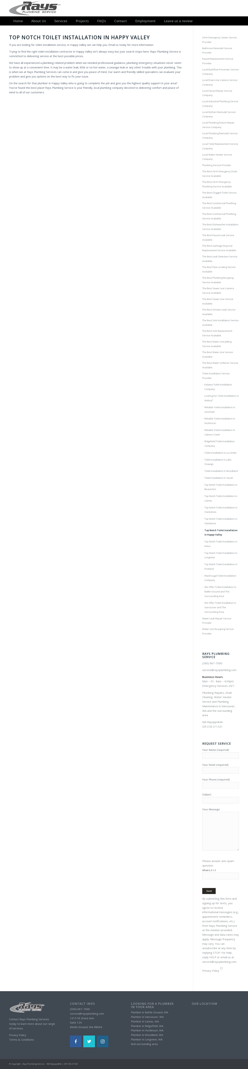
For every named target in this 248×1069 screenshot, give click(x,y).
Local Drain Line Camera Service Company (219, 82)
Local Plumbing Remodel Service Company (220, 136)
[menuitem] (18, 20)
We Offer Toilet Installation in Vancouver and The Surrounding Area (220, 607)
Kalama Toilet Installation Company (218, 387)
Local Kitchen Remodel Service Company (219, 114)
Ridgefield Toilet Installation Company (219, 443)
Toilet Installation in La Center (220, 452)
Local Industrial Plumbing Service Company (220, 104)
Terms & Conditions (21, 1039)
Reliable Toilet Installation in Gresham (219, 409)
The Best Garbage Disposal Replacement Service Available (219, 248)
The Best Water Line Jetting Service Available (216, 344)
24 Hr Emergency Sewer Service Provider (219, 40)
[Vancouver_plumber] (35, 8)
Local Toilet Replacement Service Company (220, 146)
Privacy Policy (210, 970)
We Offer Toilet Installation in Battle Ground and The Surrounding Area (220, 591)
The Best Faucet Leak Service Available (218, 237)
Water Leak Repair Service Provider (216, 621)
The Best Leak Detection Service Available (219, 259)
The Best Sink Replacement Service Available (217, 333)
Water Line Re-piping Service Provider (218, 631)
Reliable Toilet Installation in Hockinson (219, 421)
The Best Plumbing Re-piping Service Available (217, 280)
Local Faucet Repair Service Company (217, 93)
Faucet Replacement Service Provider (217, 61)
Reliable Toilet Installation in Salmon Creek (219, 432)
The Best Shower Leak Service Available (218, 312)
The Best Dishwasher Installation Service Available (220, 227)
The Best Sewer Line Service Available (217, 301)
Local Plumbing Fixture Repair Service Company (218, 125)
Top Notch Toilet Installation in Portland (220, 566)
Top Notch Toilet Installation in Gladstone (220, 521)
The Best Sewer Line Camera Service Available (218, 290)
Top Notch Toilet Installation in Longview (220, 555)
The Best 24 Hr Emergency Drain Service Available (219, 174)
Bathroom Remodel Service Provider (217, 50)
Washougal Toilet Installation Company (220, 578)
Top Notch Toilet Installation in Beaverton (220, 487)
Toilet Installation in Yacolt (218, 477)
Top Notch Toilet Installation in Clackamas (220, 510)
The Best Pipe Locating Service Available (219, 269)
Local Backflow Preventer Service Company (220, 72)
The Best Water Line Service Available (217, 354)
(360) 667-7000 (212, 663)
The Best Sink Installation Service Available (220, 323)
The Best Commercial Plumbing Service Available (219, 205)
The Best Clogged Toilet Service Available (219, 195)
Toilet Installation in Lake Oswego (217, 462)
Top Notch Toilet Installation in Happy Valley (220, 532)
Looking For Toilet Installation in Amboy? (221, 398)
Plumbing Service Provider (216, 165)
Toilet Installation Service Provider (216, 376)
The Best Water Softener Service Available (220, 365)
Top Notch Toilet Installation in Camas (220, 498)
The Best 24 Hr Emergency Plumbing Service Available (217, 184)
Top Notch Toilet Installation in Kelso (220, 544)
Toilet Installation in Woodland (221, 471)
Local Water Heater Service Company (217, 157)
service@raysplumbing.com (219, 670)
